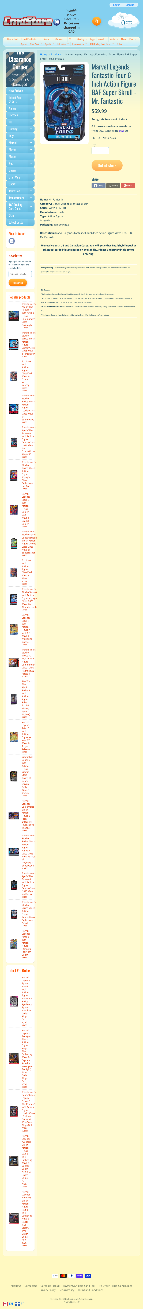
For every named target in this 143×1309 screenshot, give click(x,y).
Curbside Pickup (50, 1286)
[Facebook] (12, 241)
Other (119, 44)
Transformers (80, 44)
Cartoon (61, 39)
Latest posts (22, 223)
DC (72, 39)
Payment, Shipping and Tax (79, 1286)
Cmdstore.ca (70, 1299)
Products (56, 54)
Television (63, 44)
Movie (114, 39)
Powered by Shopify (71, 1302)
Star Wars (36, 44)
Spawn (24, 44)
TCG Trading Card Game (102, 44)
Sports (50, 44)
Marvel (103, 39)
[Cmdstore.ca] (31, 21)
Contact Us (31, 1286)
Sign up (130, 4)
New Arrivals (12, 39)
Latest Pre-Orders (31, 39)
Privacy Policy (47, 1290)
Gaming (82, 39)
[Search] (96, 21)
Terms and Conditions (90, 1290)
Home (43, 54)
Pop (133, 39)
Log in (116, 4)
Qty (94, 145)
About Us (16, 1286)
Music (123, 39)
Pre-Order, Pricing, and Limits (115, 1286)
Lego (92, 39)
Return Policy (66, 1290)
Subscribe (18, 283)
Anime (49, 39)
